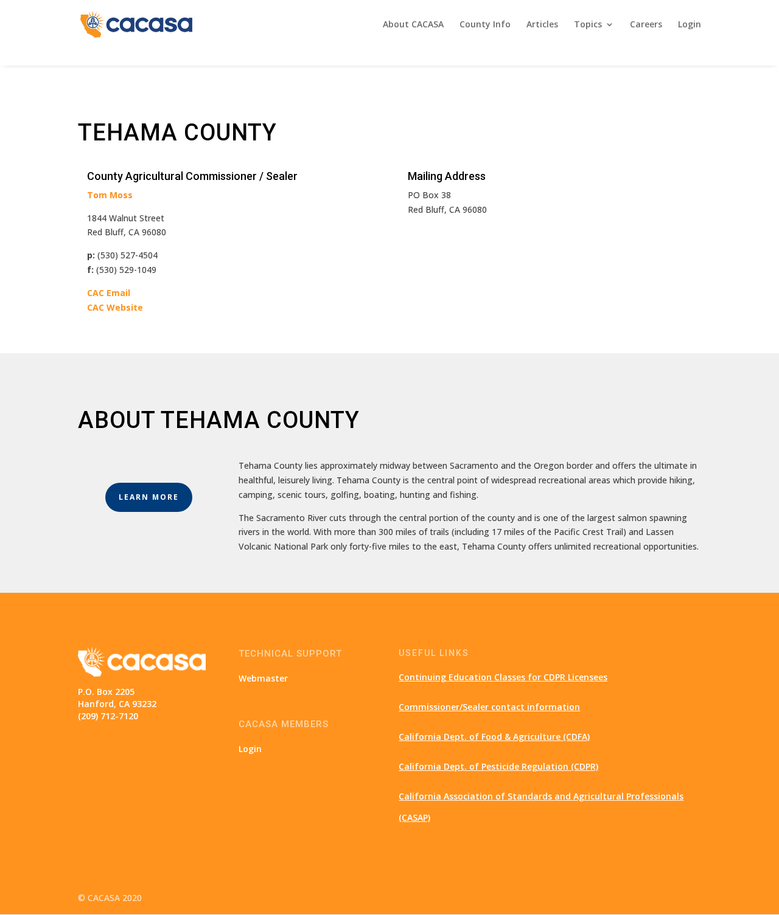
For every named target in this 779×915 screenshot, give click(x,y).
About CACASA (413, 25)
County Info (485, 25)
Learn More (149, 497)
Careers (646, 25)
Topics (588, 25)
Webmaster (263, 678)
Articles (542, 25)
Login (689, 25)
